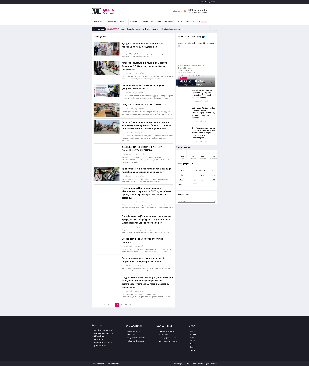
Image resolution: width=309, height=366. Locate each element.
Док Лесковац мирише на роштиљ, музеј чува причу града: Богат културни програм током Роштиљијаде (203, 133)
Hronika (187, 175)
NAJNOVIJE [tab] (186, 82)
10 (126, 305)
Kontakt (190, 22)
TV (201, 22)
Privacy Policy (101, 346)
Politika (207, 175)
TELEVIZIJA (134, 22)
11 (130, 305)
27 (206, 141)
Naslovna (98, 22)
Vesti (122, 22)
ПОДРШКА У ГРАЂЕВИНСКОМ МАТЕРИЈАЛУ (144, 104)
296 (206, 101)
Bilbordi (169, 22)
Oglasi (179, 22)
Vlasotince (111, 22)
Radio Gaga (148, 22)
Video (159, 22)
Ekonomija (207, 170)
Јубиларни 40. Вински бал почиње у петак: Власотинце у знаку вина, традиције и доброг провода (203, 113)
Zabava (187, 185)
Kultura (187, 180)
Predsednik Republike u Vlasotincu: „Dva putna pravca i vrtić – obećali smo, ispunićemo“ (145, 29)
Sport (207, 180)
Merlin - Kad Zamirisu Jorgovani (203, 43)
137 (206, 121)
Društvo (187, 170)
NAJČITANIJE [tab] (207, 82)
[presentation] (211, 29)
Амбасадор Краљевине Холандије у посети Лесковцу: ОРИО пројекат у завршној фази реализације (144, 66)
